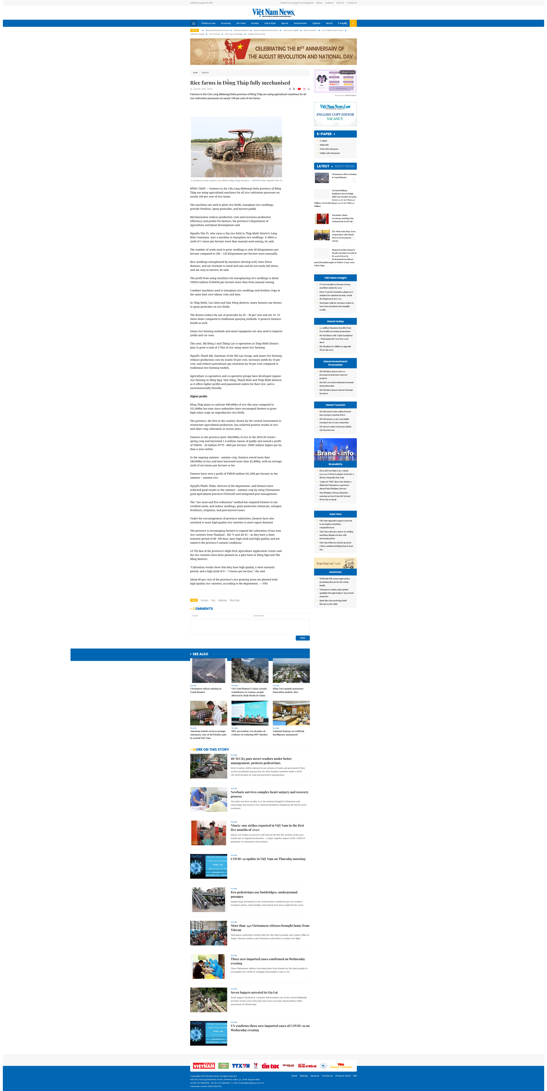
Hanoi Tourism (310, 30)
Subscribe (324, 144)
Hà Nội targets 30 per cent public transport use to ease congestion (334, 421)
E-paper (324, 134)
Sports (284, 23)
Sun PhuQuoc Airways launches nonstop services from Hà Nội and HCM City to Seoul (335, 496)
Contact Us (352, 3)
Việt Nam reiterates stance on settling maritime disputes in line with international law (336, 535)
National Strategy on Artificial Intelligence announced (288, 733)
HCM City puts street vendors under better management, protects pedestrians (261, 760)
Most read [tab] (345, 166)
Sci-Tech (241, 23)
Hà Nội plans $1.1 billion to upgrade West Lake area (335, 348)
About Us (340, 3)
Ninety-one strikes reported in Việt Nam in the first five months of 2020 (267, 827)
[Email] (309, 89)
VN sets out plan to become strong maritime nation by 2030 (335, 286)
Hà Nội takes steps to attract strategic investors (336, 392)
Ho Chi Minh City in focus (332, 30)
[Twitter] (294, 89)
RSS (355, 1075)
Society (255, 23)
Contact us (327, 1075)
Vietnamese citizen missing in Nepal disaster (205, 690)
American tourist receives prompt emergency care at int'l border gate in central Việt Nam (208, 734)
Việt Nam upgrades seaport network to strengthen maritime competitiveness (336, 524)
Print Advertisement (329, 149)
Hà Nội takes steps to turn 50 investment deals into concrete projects (333, 375)
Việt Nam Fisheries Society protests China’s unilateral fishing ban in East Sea (336, 546)
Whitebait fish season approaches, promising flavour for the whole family (335, 582)
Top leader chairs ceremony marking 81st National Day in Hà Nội (342, 218)
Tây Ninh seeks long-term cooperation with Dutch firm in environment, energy (344, 236)
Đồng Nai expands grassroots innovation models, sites (288, 690)
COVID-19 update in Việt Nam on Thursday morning (268, 859)
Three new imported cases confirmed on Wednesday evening (268, 961)
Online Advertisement (330, 153)
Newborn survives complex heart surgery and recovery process (269, 794)
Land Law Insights (291, 30)
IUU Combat (214, 34)
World (329, 23)
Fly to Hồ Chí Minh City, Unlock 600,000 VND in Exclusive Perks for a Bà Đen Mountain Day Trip (337, 474)
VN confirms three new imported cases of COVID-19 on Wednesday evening (270, 1028)
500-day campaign (234, 34)
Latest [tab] (323, 166)
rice (213, 600)
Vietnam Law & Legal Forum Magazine (297, 3)
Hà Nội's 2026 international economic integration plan (337, 384)
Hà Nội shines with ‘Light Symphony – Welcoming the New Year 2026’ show (336, 339)
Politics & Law (209, 23)
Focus (194, 30)
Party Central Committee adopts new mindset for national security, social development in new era (336, 295)
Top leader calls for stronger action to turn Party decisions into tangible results (337, 306)
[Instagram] (304, 89)
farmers (204, 600)
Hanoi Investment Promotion (266, 30)
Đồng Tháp (235, 600)
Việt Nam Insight (197, 34)
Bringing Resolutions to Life (217, 30)
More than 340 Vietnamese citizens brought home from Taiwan (270, 927)
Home (195, 72)
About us (315, 1075)
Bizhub (319, 3)
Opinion (316, 23)
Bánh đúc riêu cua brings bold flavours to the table (333, 602)
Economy (226, 23)
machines (222, 600)
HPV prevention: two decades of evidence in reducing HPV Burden (249, 733)
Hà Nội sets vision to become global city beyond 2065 (335, 428)
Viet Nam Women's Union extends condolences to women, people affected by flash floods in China (249, 692)
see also (200, 654)
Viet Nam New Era (241, 30)
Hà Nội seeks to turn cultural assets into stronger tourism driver (335, 413)
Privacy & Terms (343, 1075)
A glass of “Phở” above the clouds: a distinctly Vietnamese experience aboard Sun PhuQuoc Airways (335, 485)
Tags (194, 600)
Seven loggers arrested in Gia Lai (254, 992)
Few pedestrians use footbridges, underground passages (264, 894)
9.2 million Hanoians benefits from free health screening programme (335, 329)
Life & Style (270, 23)
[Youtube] (299, 89)
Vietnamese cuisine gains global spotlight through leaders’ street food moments (337, 593)
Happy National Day (256, 34)
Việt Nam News (273, 13)
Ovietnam (329, 3)
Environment (300, 23)
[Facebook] (290, 89)
